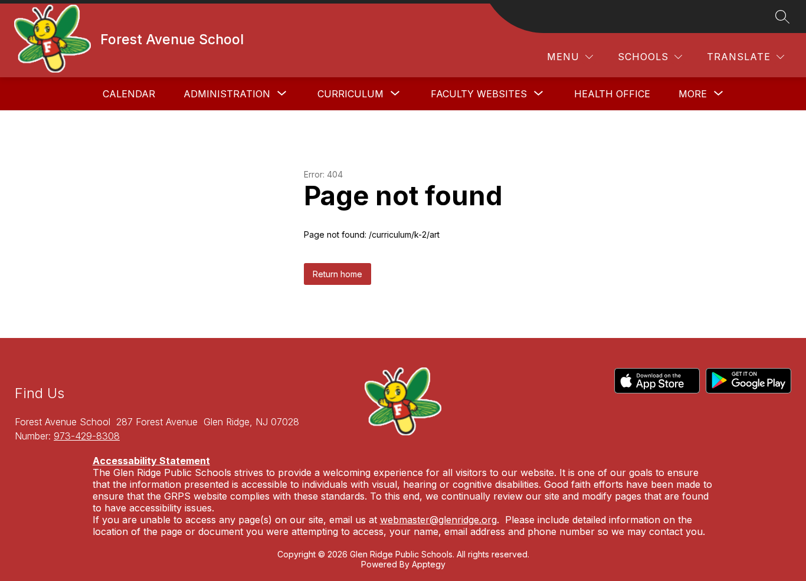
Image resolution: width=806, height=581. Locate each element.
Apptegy (428, 564)
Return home (337, 274)
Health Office (612, 94)
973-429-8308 (87, 436)
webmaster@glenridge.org (438, 520)
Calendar (129, 94)
